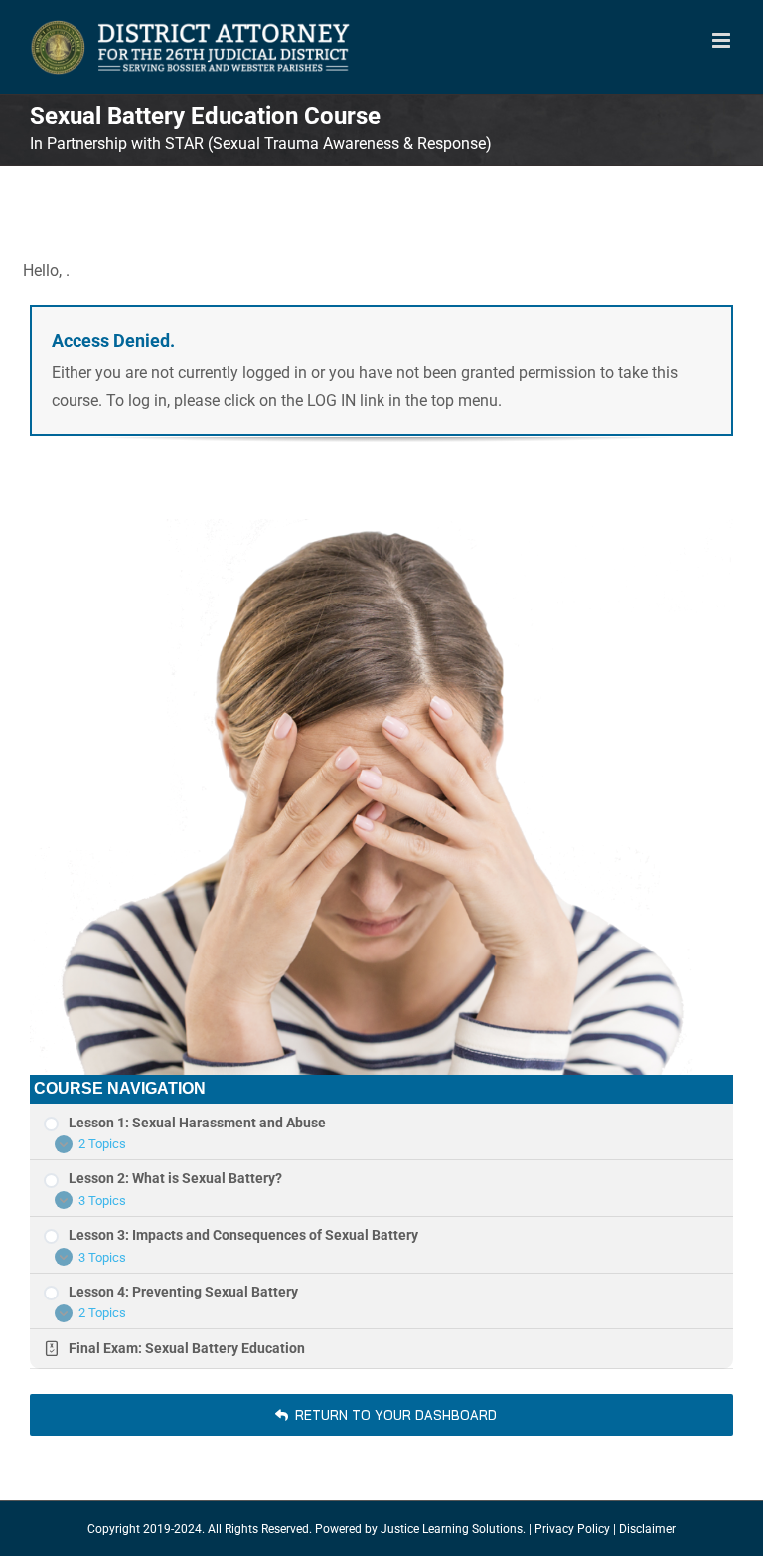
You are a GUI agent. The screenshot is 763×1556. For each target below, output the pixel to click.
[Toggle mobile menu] (722, 40)
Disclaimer (647, 1529)
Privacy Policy (572, 1529)
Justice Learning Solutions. (453, 1529)
